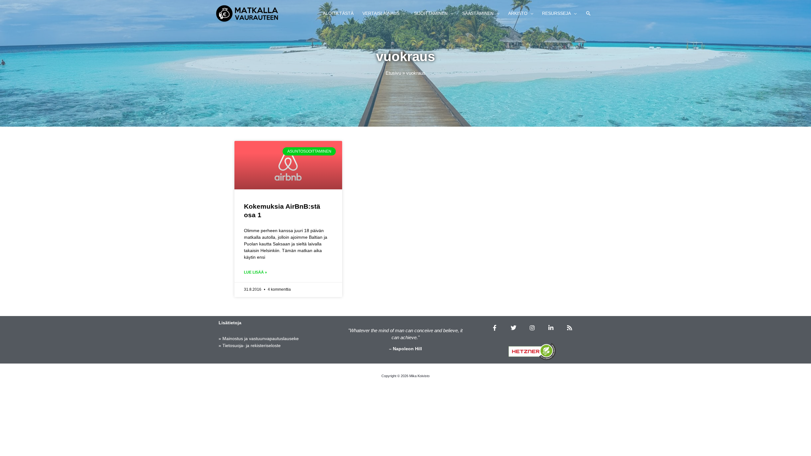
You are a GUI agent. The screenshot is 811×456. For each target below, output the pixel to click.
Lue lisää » (255, 272)
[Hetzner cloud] (532, 351)
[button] (588, 13)
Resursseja (556, 13)
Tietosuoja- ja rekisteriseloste (251, 345)
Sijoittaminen (431, 13)
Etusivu (393, 73)
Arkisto (517, 13)
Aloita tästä (338, 13)
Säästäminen (478, 13)
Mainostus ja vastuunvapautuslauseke (260, 338)
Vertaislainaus (380, 13)
